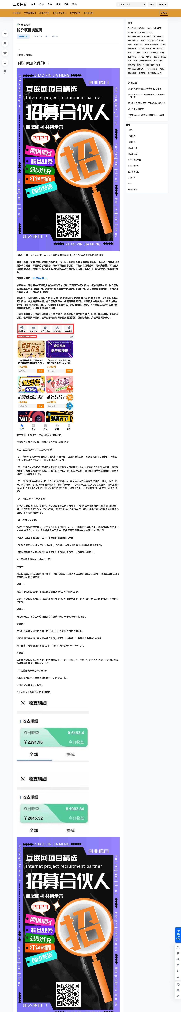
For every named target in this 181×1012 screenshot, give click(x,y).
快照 (162, 53)
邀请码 (162, 69)
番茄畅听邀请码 (145, 61)
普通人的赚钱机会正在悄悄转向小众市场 (144, 89)
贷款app (140, 65)
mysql (149, 28)
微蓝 (130, 53)
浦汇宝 (163, 57)
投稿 (165, 13)
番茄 (135, 61)
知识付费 (131, 178)
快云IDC (146, 53)
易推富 (148, 57)
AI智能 (130, 130)
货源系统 (131, 65)
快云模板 (154, 53)
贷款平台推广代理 (153, 65)
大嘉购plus (138, 45)
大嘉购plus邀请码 (151, 45)
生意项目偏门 (133, 172)
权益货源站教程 (134, 160)
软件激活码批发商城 (135, 69)
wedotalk (132, 32)
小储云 (162, 45)
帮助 (74, 4)
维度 (155, 61)
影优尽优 (160, 49)
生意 (130, 61)
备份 (130, 45)
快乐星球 (137, 53)
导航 (50, 4)
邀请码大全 (23, 37)
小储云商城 (132, 49)
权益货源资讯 (133, 166)
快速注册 (162, 4)
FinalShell (132, 28)
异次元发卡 (150, 49)
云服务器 (141, 32)
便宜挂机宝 (146, 37)
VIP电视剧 (157, 28)
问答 (66, 4)
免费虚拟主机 (158, 37)
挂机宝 (141, 57)
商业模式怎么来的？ (136, 109)
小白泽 (141, 49)
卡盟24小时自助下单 (155, 40)
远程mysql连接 (151, 69)
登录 (152, 4)
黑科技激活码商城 (154, 73)
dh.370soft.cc (40, 278)
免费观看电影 (133, 40)
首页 (33, 4)
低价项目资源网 (134, 37)
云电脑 (149, 32)
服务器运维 (132, 154)
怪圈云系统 (132, 57)
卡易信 (143, 40)
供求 (58, 4)
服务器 (156, 57)
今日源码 (131, 142)
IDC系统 (141, 28)
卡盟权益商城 (58, 13)
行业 (161, 61)
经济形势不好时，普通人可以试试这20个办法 (146, 103)
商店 (41, 4)
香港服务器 (132, 73)
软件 (130, 184)
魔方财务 (142, 73)
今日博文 (131, 136)
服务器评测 (132, 148)
